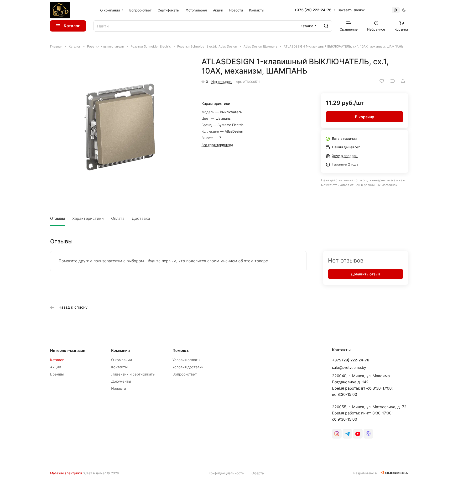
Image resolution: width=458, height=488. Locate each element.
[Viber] (368, 434)
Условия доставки (187, 367)
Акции (55, 367)
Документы (121, 381)
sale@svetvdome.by (349, 367)
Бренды (57, 374)
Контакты (119, 367)
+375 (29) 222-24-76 (313, 10)
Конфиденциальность (226, 473)
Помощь (180, 350)
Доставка (141, 218)
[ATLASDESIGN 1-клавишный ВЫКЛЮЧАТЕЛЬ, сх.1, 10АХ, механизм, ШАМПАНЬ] (121, 128)
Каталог (57, 360)
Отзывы (57, 218)
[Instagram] (337, 434)
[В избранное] (382, 81)
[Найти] (326, 26)
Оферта (257, 473)
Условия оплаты (186, 360)
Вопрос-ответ (184, 374)
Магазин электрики (66, 473)
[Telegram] (347, 434)
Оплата (118, 218)
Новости (118, 388)
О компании (121, 360)
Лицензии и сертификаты (133, 374)
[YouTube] (358, 434)
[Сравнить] (393, 81)
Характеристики (88, 218)
